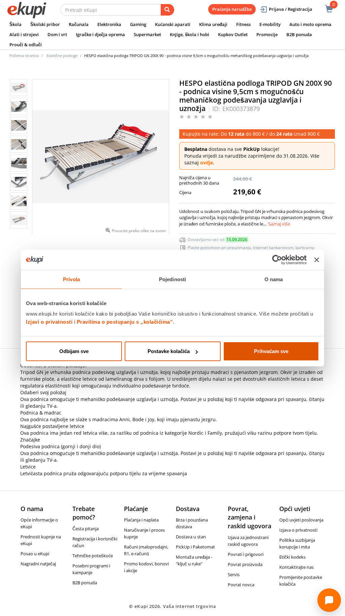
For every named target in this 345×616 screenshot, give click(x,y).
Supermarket (147, 34)
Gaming (138, 24)
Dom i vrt (57, 34)
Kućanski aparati (172, 24)
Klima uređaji (213, 24)
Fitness (243, 24)
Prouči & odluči (25, 45)
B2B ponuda (299, 34)
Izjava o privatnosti (298, 530)
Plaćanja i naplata (141, 520)
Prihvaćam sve (271, 351)
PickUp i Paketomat (195, 547)
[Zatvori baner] (316, 259)
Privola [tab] (71, 279)
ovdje (206, 162)
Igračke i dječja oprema (100, 34)
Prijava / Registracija (290, 9)
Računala (79, 24)
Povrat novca (241, 585)
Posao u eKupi (35, 554)
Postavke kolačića (169, 351)
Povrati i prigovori (245, 554)
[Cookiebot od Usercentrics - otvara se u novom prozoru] (277, 260)
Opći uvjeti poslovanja (301, 520)
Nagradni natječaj (38, 564)
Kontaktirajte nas (296, 567)
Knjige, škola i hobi (189, 34)
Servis (234, 574)
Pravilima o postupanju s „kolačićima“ (125, 322)
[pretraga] (167, 10)
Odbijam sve (74, 351)
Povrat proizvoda (245, 564)
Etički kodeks (292, 557)
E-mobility (270, 24)
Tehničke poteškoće (92, 556)
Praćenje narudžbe (232, 9)
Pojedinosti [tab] (172, 279)
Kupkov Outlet (233, 34)
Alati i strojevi (24, 34)
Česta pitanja (85, 529)
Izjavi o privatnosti (49, 322)
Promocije (267, 34)
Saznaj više (279, 224)
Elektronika (109, 24)
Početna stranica (24, 55)
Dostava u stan (191, 537)
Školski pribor (45, 24)
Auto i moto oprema (310, 24)
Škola (15, 24)
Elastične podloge (61, 55)
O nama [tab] (273, 279)
